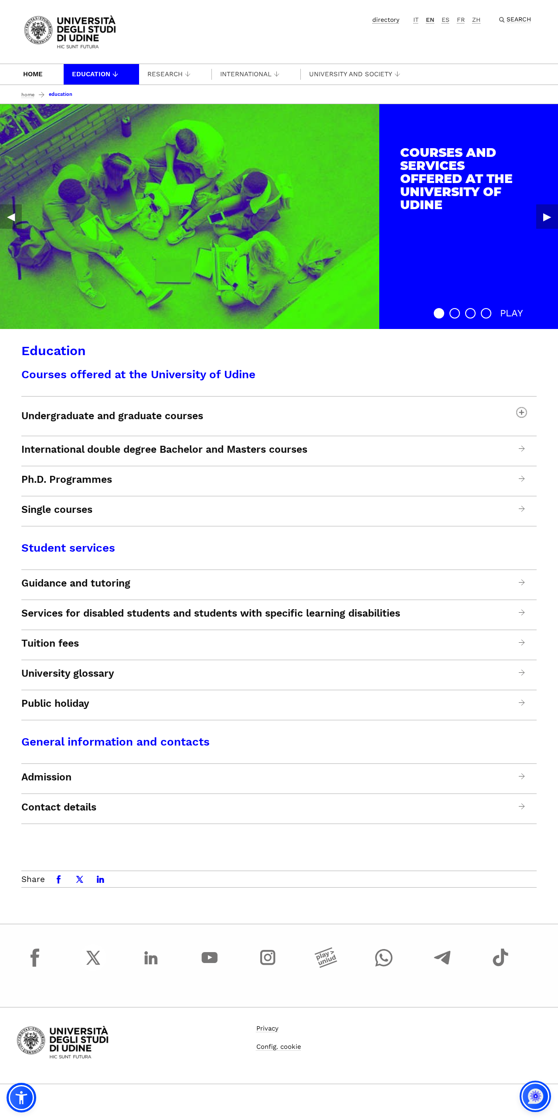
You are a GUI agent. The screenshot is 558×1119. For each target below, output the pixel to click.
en (430, 19)
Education (91, 74)
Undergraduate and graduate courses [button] (112, 416)
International (246, 74)
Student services (68, 547)
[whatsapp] (384, 965)
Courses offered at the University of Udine (138, 374)
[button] (439, 313)
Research (165, 74)
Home (33, 74)
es (445, 19)
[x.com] (93, 965)
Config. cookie (278, 1047)
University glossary (67, 673)
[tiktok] (500, 965)
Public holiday (55, 703)
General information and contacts (115, 741)
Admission (46, 777)
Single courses (56, 509)
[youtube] (209, 965)
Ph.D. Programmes (66, 479)
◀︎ (11, 216)
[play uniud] (326, 965)
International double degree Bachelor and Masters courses (164, 449)
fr (461, 19)
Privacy (267, 1028)
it (415, 19)
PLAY (511, 313)
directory (385, 19)
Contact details (58, 807)
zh (476, 19)
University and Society (350, 74)
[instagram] (267, 965)
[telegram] (442, 965)
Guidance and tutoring (75, 583)
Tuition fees (50, 643)
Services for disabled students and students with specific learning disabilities (210, 613)
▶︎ (547, 216)
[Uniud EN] (70, 31)
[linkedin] (151, 965)
